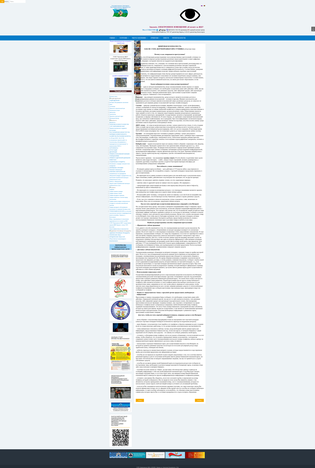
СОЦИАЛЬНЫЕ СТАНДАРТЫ (117, 161)
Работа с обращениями (116, 181)
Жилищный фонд (114, 118)
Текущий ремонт (121, 91)
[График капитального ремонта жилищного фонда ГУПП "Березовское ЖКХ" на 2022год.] (121, 82)
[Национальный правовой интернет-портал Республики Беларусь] (175, 455)
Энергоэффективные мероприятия (119, 229)
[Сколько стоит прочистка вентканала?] (121, 357)
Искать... (6, 1)
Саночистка (113, 114)
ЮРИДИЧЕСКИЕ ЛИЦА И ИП (117, 237)
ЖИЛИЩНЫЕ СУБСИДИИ (116, 167)
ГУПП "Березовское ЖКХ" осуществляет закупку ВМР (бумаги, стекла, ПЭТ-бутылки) (120, 58)
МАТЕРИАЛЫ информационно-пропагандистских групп (121, 247)
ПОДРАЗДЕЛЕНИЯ (114, 100)
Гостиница (112, 106)
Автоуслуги (112, 112)
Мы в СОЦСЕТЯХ (149, 30)
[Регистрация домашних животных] (121, 268)
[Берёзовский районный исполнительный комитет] (119, 455)
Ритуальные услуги (115, 110)
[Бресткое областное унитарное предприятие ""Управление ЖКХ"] (137, 455)
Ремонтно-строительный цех (117, 108)
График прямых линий (116, 193)
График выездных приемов (117, 195)
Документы (112, 122)
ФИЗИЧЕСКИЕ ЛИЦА (115, 235)
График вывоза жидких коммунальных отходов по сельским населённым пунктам (120, 203)
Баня (111, 104)
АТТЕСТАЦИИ (113, 150)
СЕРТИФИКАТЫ (114, 148)
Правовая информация (116, 169)
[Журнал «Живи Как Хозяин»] (195, 455)
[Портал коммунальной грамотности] (155, 455)
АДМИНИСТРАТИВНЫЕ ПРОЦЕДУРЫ (120, 233)
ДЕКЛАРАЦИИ (113, 152)
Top (313, 30)
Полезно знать (113, 96)
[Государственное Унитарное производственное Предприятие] (121, 11)
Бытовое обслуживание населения (119, 102)
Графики (112, 189)
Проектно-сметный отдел (116, 116)
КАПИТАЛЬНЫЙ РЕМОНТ (121, 76)
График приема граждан (116, 191)
